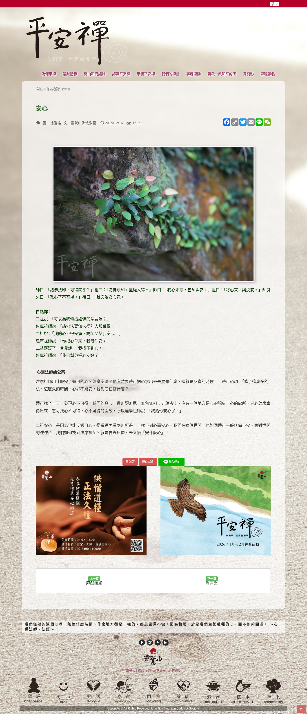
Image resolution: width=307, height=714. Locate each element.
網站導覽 (159, 670)
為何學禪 (49, 74)
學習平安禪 (146, 74)
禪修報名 (148, 462)
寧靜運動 (193, 74)
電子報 (130, 670)
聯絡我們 (144, 670)
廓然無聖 (94, 581)
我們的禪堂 (171, 74)
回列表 (130, 462)
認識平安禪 (121, 74)
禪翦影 (248, 74)
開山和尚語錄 (94, 74)
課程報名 (267, 74)
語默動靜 (70, 74)
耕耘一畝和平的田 (221, 74)
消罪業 (212, 581)
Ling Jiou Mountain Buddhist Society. (175, 708)
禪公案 (66, 89)
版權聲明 (175, 670)
